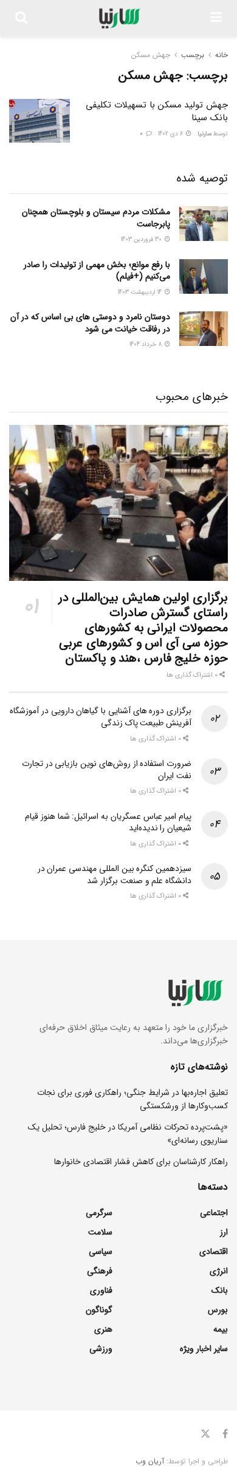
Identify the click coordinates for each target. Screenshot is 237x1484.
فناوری (101, 1290)
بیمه (220, 1329)
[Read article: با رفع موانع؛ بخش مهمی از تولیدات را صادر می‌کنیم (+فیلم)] (203, 276)
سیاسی (100, 1251)
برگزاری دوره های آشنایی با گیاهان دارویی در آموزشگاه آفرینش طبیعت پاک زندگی (100, 717)
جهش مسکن (150, 55)
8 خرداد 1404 (146, 344)
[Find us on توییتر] (205, 1434)
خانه (221, 55)
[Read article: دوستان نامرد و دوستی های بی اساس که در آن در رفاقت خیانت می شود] (203, 328)
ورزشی (100, 1348)
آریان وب (150, 1461)
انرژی (219, 1271)
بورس (218, 1309)
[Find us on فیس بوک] (225, 1434)
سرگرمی (99, 1212)
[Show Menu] (216, 18)
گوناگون (99, 1309)
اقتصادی (213, 1251)
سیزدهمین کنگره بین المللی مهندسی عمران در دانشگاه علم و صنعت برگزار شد (114, 874)
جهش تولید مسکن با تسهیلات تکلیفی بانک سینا (157, 111)
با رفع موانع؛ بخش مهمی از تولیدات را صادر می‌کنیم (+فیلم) (97, 270)
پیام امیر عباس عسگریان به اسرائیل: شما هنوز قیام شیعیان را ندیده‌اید (108, 822)
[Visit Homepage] (119, 18)
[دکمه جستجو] (21, 18)
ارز (224, 1232)
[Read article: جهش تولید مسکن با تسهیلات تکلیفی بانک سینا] (39, 121)
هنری (103, 1329)
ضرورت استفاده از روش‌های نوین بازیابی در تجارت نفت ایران (106, 769)
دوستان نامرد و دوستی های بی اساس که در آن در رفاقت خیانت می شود (90, 323)
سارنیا (204, 133)
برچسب (192, 55)
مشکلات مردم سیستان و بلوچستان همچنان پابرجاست (96, 218)
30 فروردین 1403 (142, 239)
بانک (219, 1290)
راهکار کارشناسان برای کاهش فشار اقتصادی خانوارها (141, 1161)
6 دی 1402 (171, 133)
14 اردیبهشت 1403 (140, 292)
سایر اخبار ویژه (204, 1348)
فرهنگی (99, 1271)
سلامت (100, 1232)
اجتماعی (214, 1212)
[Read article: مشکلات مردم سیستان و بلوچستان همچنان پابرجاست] (203, 223)
